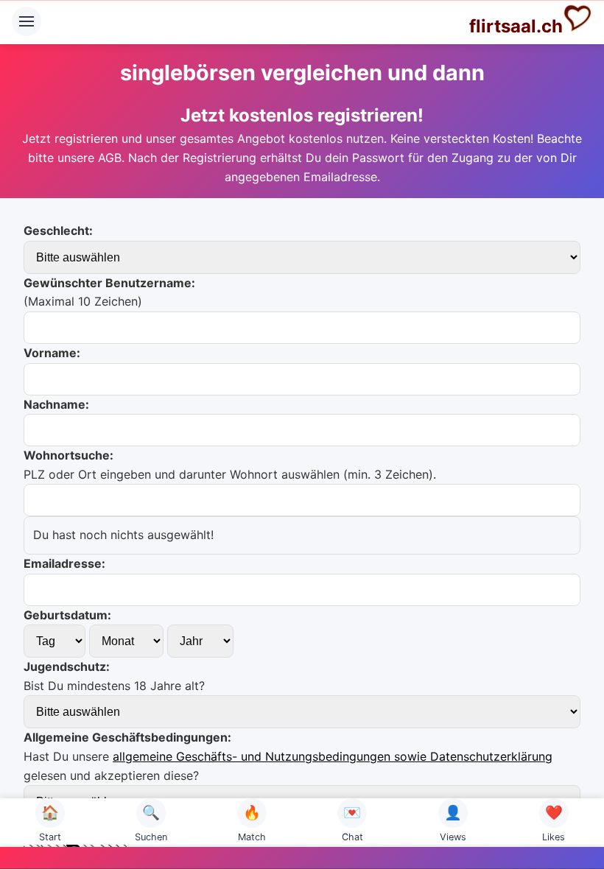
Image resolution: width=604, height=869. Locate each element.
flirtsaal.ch (516, 26)
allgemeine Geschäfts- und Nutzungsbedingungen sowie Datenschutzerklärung (332, 756)
